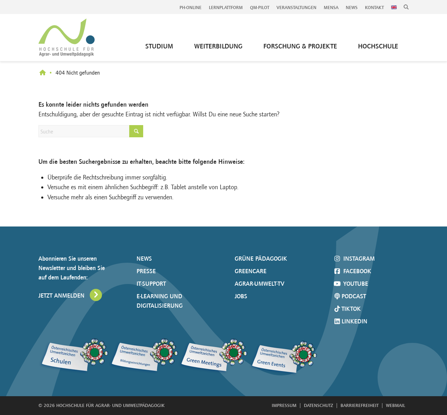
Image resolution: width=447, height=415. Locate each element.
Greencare (250, 271)
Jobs (241, 296)
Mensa (331, 7)
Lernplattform (226, 7)
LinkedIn (354, 321)
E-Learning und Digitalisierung (160, 300)
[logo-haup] (66, 37)
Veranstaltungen (296, 7)
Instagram (358, 258)
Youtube (355, 283)
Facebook (356, 271)
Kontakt (374, 7)
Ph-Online (190, 7)
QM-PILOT (259, 7)
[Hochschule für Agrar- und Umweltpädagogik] (42, 73)
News (352, 7)
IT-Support (151, 283)
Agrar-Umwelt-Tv (259, 283)
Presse (146, 271)
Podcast (354, 296)
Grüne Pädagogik (261, 258)
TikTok (351, 309)
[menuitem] (190, 7)
